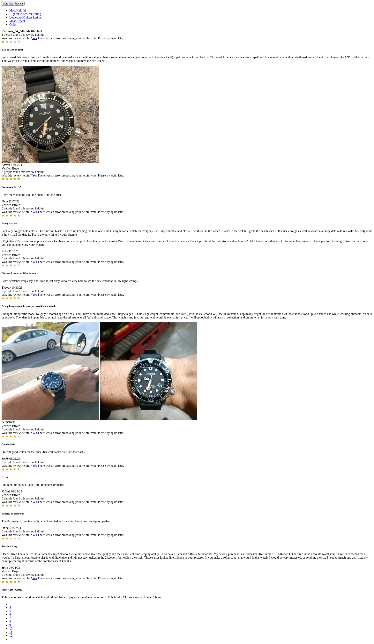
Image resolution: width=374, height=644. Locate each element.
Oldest (13, 24)
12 (10, 635)
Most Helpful (17, 10)
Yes (34, 38)
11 (10, 632)
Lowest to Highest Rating (25, 17)
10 (10, 628)
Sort (13, 3)
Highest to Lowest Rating (25, 14)
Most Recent (17, 21)
